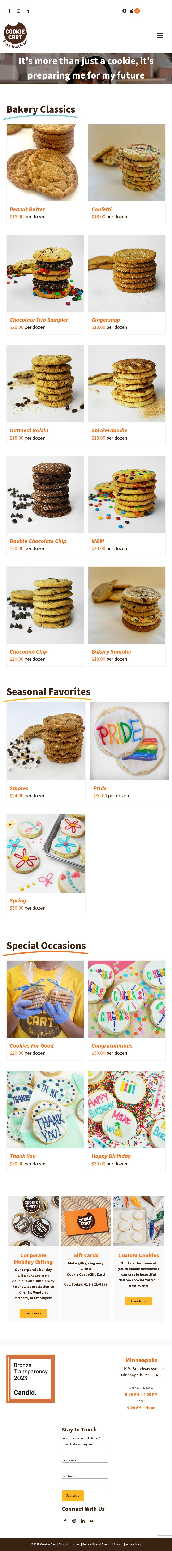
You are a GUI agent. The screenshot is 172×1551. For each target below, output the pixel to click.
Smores (19, 788)
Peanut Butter (27, 209)
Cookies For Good (31, 1045)
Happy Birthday (111, 1156)
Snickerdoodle (110, 430)
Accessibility (133, 1544)
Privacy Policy (91, 1544)
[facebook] (9, 11)
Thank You (23, 1156)
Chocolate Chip (28, 651)
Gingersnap (106, 320)
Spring (18, 900)
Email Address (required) (78, 1444)
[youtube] (91, 1521)
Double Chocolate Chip (38, 541)
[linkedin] (27, 11)
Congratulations (111, 1045)
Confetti (101, 209)
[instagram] (18, 11)
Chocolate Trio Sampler (39, 320)
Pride (100, 788)
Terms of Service (113, 1544)
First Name (69, 1460)
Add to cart (33, 164)
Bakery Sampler (111, 651)
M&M (98, 541)
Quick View (58, 164)
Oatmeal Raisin (30, 430)
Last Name (69, 1476)
